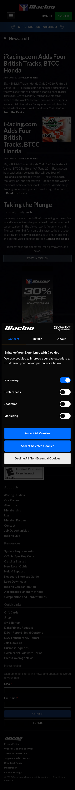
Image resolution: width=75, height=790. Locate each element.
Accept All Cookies (37, 433)
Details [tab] (37, 339)
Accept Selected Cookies (37, 446)
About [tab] (61, 339)
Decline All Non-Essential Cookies (37, 458)
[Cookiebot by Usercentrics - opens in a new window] (54, 328)
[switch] (65, 392)
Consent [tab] (13, 339)
